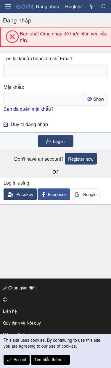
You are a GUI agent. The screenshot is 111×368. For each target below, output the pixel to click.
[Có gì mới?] (92, 6)
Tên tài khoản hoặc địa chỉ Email (38, 58)
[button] (54, 299)
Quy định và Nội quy (22, 323)
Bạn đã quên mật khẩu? (29, 108)
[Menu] (8, 6)
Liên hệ (10, 311)
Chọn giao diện (22, 288)
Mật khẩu (13, 87)
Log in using (16, 182)
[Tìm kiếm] (104, 6)
